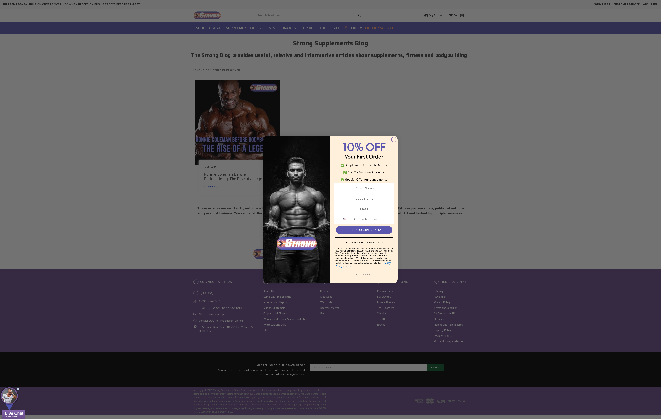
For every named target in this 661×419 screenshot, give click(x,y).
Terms (348, 266)
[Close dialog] (394, 139)
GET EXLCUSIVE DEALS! (364, 229)
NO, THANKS (364, 274)
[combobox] (346, 219)
